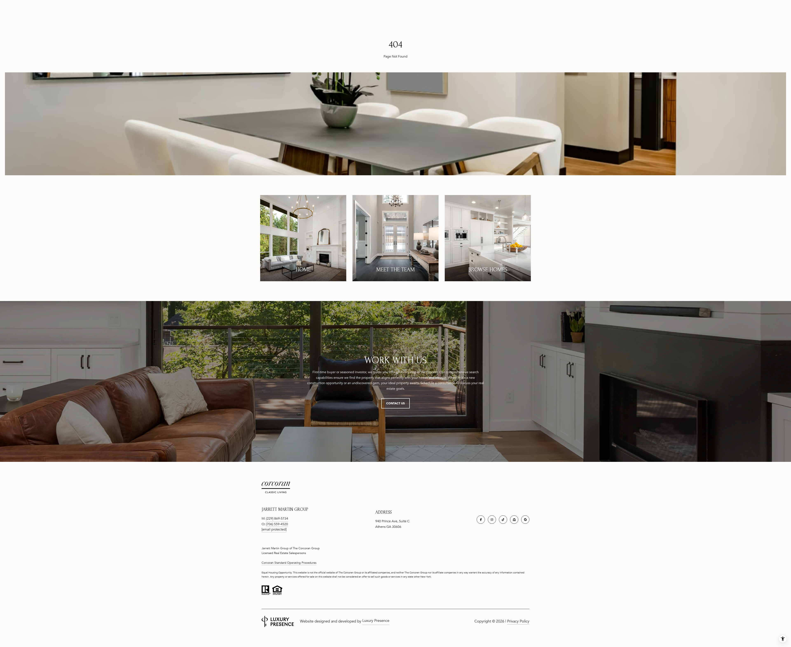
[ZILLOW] (514, 519)
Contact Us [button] (395, 403)
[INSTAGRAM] (492, 519)
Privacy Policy (518, 621)
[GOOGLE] (525, 519)
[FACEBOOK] (481, 519)
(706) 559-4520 (277, 524)
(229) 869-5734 (277, 518)
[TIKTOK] (503, 519)
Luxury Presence (375, 620)
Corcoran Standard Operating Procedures (289, 563)
